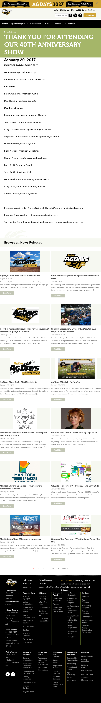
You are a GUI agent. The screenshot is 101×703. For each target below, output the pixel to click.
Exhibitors (42, 593)
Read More (7, 293)
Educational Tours (72, 632)
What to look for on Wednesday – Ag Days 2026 (75, 486)
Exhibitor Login (90, 15)
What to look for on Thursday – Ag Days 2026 (74, 432)
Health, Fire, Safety (42, 654)
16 (58, 568)
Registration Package (57, 667)
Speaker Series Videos (87, 621)
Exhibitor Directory (42, 597)
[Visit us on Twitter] (75, 15)
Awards (56, 604)
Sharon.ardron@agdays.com (44, 215)
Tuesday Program (85, 601)
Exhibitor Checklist (56, 672)
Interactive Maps (43, 603)
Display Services (29, 682)
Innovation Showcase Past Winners (58, 610)
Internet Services (26, 687)
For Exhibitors (69, 24)
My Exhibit (85, 653)
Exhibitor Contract (56, 678)
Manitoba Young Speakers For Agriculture (87, 629)
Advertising (71, 664)
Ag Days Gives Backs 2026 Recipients (18, 382)
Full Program (87, 617)
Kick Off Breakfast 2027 (29, 616)
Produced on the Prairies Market (28, 610)
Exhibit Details (87, 656)
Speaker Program (18, 24)
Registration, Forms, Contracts (57, 655)
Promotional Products (72, 668)
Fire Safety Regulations (43, 669)
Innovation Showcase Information (27, 666)
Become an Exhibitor (27, 654)
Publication (28, 580)
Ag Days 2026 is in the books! (65, 382)
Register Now (28, 692)
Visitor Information (27, 603)
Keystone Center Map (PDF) (43, 613)
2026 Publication (34, 24)
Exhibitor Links (44, 608)
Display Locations (85, 661)
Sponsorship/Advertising (50, 587)
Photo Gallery (28, 626)
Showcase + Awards (57, 594)
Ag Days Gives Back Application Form (73, 609)
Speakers (85, 593)
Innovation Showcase (57, 599)
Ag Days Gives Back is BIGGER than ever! (20, 275)
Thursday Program (85, 612)
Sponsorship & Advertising (72, 654)
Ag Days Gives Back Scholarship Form (73, 619)
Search (70, 15)
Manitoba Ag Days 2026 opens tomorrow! (21, 539)
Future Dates (28, 639)
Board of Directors (26, 634)
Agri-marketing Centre (71, 675)
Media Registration (72, 627)
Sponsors (57, 24)
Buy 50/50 (71, 637)
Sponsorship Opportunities (72, 659)
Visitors (5, 24)
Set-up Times (86, 671)
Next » (65, 568)
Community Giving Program (72, 600)
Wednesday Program (86, 607)
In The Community (71, 594)
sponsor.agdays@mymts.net (69, 222)
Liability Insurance (27, 678)
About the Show (29, 593)
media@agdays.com (73, 208)
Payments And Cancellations (28, 672)
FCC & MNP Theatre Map (44, 620)
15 (53, 568)
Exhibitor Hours (84, 666)
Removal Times (87, 674)
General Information (27, 659)
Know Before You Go (28, 622)
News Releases (45, 580)
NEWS (46, 24)
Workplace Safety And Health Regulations (43, 661)
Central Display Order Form (58, 684)
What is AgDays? (26, 597)
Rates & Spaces (56, 661)
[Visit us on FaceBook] (80, 15)
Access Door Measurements (87, 679)
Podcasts (27, 583)
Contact (42, 583)
